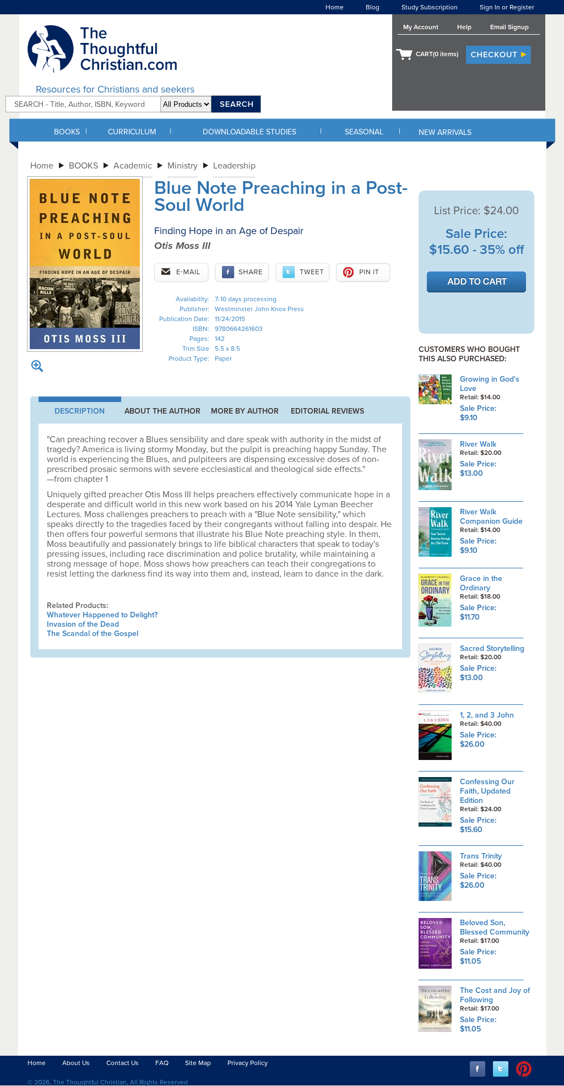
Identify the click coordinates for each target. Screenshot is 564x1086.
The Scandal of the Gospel (92, 633)
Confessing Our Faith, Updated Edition (487, 791)
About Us (76, 1063)
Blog (372, 7)
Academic (132, 165)
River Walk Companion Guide (491, 516)
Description (80, 411)
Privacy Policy (247, 1063)
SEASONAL (364, 132)
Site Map (198, 1063)
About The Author (162, 411)
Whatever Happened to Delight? (102, 615)
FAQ (162, 1063)
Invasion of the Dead (83, 624)
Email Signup (509, 27)
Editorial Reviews (327, 411)
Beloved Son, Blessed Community (494, 927)
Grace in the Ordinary (481, 583)
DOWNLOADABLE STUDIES (249, 132)
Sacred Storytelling (492, 648)
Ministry (182, 165)
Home (335, 7)
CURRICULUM (132, 132)
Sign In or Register (507, 7)
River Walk (478, 444)
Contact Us (122, 1063)
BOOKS (67, 132)
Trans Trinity (481, 856)
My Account (420, 27)
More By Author (245, 411)
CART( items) (437, 54)
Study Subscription (430, 7)
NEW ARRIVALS (445, 132)
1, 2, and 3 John (487, 715)
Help (464, 27)
